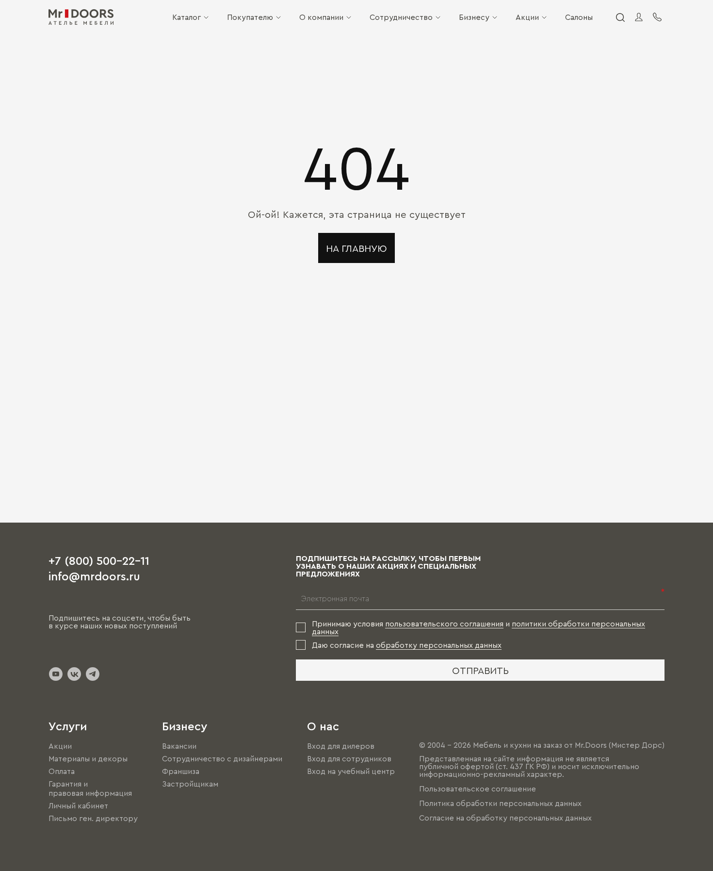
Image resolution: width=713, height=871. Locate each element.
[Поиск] (620, 17)
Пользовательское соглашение (477, 788)
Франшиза (180, 771)
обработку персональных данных (439, 645)
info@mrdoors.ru (94, 575)
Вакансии (179, 746)
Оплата (62, 771)
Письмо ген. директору (93, 818)
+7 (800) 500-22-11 (99, 560)
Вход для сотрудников (349, 758)
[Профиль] (639, 17)
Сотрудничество (401, 17)
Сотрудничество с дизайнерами (222, 758)
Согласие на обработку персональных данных (505, 818)
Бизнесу (474, 17)
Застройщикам (190, 784)
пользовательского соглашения (444, 623)
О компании (321, 17)
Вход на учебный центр (351, 771)
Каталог (186, 17)
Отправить (480, 670)
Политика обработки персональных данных (500, 803)
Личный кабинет (78, 805)
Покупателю (250, 17)
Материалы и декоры (88, 758)
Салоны (579, 17)
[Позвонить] (657, 17)
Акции (527, 17)
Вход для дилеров (340, 746)
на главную (356, 248)
